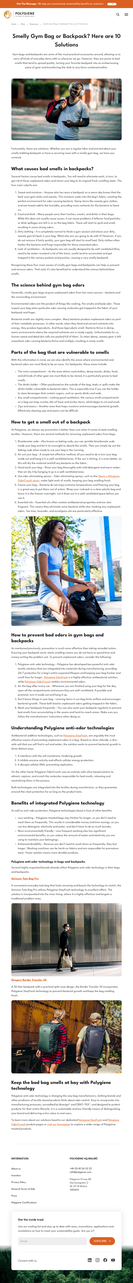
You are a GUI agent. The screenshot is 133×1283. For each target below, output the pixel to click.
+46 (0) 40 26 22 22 (81, 1168)
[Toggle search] (118, 14)
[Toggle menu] (126, 14)
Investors (16, 1175)
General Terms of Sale (23, 1189)
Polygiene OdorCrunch (38, 681)
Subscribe (100, 1241)
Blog (23, 24)
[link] (19, 14)
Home (13, 24)
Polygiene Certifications (23, 1203)
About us (16, 1169)
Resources (34, 24)
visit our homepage (58, 1124)
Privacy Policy (18, 1182)
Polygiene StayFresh (56, 677)
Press (14, 1196)
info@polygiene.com (80, 1172)
